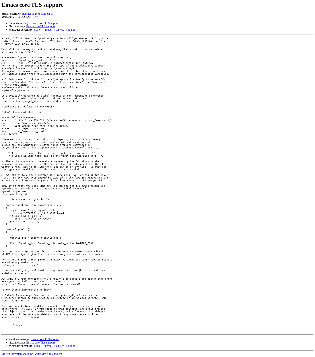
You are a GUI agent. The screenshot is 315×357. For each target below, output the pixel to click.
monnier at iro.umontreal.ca (37, 13)
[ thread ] (48, 29)
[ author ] (71, 29)
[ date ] (38, 29)
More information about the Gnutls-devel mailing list (31, 353)
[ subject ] (59, 29)
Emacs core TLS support (45, 23)
